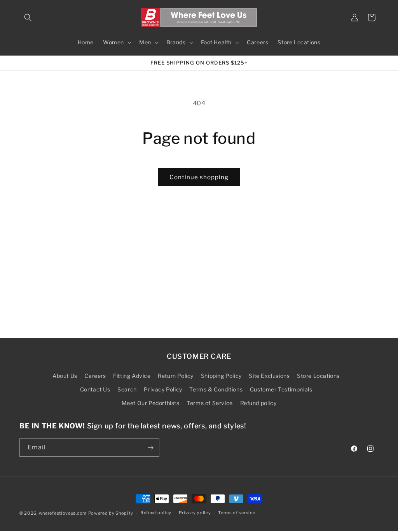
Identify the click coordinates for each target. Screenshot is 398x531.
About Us (64, 375)
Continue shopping (199, 177)
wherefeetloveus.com (63, 513)
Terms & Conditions (216, 389)
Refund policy (258, 403)
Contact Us (95, 389)
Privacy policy (195, 512)
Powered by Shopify (110, 513)
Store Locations (318, 375)
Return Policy (176, 375)
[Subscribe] (150, 447)
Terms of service (236, 512)
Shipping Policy (221, 375)
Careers (95, 375)
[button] (28, 17)
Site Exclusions (269, 375)
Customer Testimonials (281, 389)
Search (127, 389)
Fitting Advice (131, 375)
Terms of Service (210, 403)
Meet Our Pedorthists (151, 403)
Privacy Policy (163, 389)
